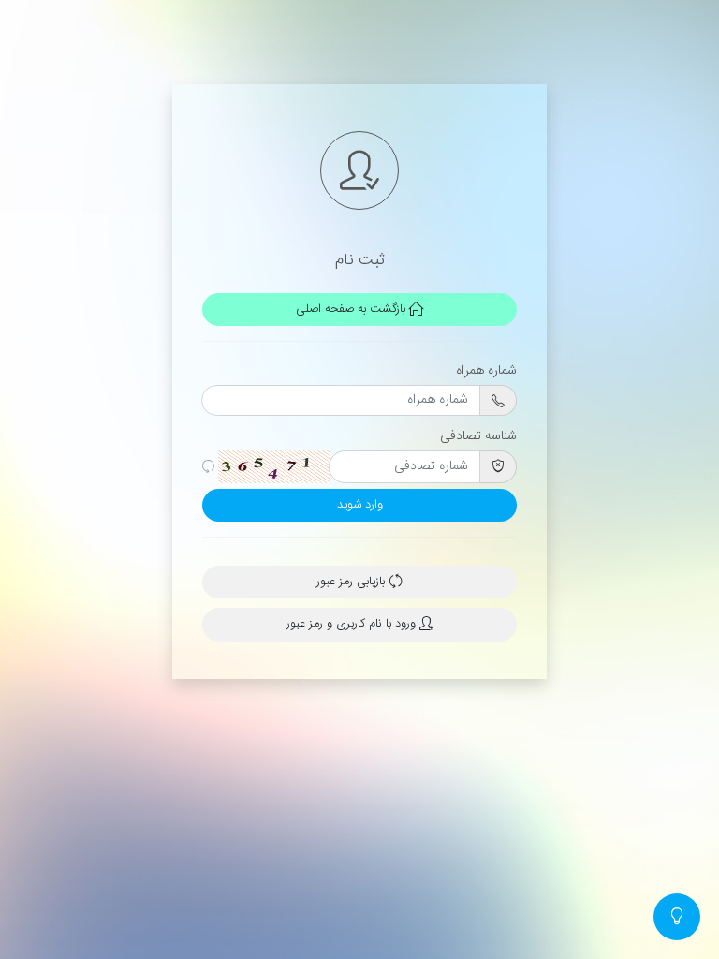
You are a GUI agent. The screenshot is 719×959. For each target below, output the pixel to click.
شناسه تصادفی (478, 436)
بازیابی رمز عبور (352, 582)
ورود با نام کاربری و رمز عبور (352, 624)
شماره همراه (486, 371)
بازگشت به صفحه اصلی (352, 309)
